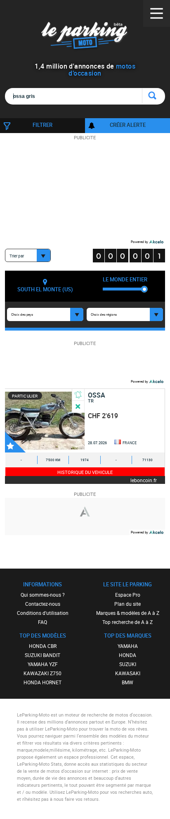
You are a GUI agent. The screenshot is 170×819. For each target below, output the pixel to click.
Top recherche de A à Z (127, 622)
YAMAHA (128, 646)
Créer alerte (128, 125)
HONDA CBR (43, 646)
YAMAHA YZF (43, 664)
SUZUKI (127, 664)
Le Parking (85, 36)
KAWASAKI (127, 673)
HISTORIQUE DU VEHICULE (85, 472)
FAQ (42, 622)
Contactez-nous (42, 603)
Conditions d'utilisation (42, 612)
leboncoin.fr (143, 480)
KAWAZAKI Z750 (42, 673)
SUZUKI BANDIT (42, 655)
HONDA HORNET (42, 682)
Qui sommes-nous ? (43, 594)
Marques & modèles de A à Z (127, 612)
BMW (127, 682)
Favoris (15, 442)
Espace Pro (127, 594)
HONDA (127, 655)
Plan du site (127, 603)
